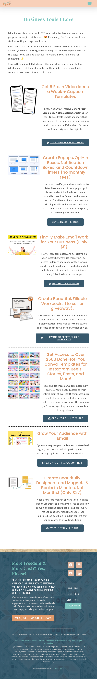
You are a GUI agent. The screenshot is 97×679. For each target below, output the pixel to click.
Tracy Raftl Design (58, 668)
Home (70, 588)
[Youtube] (71, 573)
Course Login (76, 640)
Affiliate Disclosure (62, 640)
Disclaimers (19, 640)
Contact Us (48, 643)
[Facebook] (71, 565)
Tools (70, 594)
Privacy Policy (31, 640)
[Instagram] (79, 565)
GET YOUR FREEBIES (73, 605)
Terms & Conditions (46, 640)
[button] (89, 3)
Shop (76, 588)
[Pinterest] (79, 573)
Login (77, 599)
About (69, 599)
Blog (77, 594)
